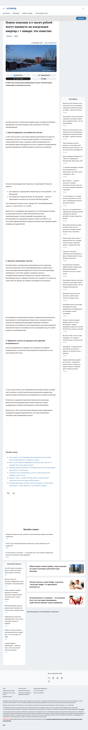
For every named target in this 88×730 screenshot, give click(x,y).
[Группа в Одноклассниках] (53, 678)
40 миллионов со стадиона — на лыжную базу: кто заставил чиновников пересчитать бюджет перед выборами (29, 555)
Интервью (16, 13)
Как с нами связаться (39, 690)
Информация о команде (9, 690)
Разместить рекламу (39, 692)
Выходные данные (7, 696)
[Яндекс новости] (44, 75)
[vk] (8, 493)
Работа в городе (27, 13)
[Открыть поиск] (83, 8)
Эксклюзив (6, 13)
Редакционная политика (24, 690)
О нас (4, 688)
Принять (81, 18)
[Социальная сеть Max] (44, 78)
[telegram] (14, 493)
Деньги (9, 36)
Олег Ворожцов (51, 43)
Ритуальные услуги (42, 13)
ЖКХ (16, 36)
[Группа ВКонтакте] (18, 75)
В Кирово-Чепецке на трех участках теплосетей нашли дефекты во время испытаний (29, 536)
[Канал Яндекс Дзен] (18, 78)
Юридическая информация (40, 688)
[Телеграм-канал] (57, 678)
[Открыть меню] (4, 8)
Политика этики (22, 688)
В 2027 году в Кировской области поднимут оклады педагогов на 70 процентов (28, 546)
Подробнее (81, 709)
